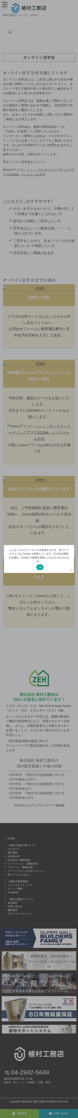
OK (40, 567)
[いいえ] (71, 570)
